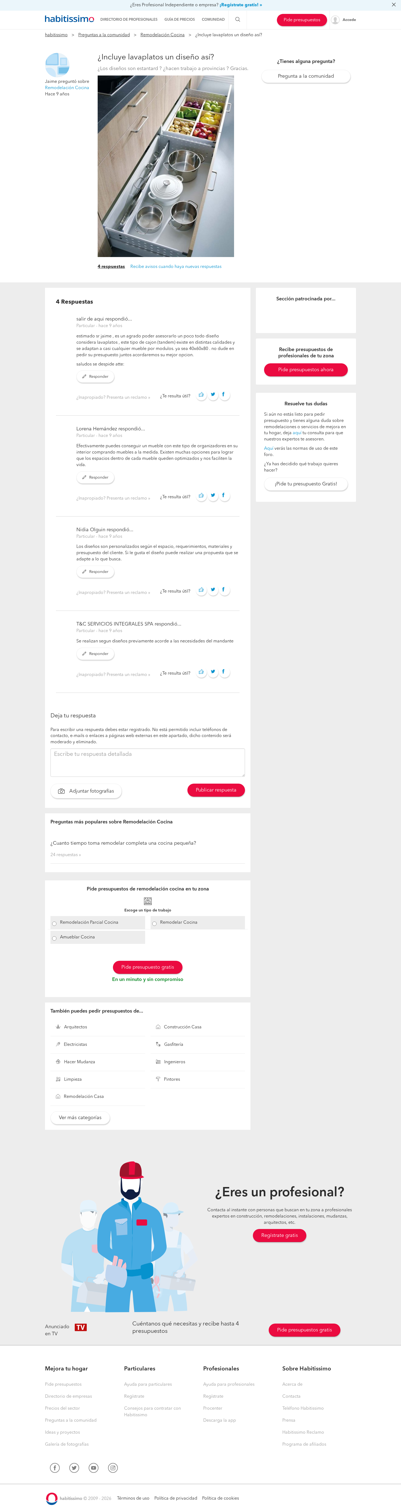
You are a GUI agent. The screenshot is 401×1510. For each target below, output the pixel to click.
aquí (297, 433)
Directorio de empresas (68, 1396)
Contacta (291, 1396)
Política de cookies (220, 1498)
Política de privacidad (175, 1498)
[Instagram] (113, 1469)
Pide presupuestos (302, 20)
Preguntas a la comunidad (104, 35)
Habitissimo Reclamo (303, 1432)
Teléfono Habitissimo (303, 1408)
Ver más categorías (80, 1117)
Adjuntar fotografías (91, 791)
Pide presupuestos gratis (304, 1330)
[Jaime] (57, 65)
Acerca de (292, 1384)
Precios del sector (62, 1408)
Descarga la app (219, 1420)
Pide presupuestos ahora (306, 369)
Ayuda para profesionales (229, 1384)
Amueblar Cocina (77, 937)
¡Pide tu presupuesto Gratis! (306, 484)
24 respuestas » (65, 855)
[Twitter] (74, 1469)
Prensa (288, 1420)
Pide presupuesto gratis (147, 967)
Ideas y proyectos (62, 1432)
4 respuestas (111, 267)
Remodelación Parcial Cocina (89, 922)
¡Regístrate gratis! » (241, 5)
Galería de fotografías (67, 1444)
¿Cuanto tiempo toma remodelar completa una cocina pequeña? (123, 843)
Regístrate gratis (279, 1235)
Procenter (212, 1408)
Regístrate (134, 1396)
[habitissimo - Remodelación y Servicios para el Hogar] (69, 19)
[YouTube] (93, 1469)
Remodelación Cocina (162, 35)
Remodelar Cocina (178, 922)
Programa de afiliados (304, 1444)
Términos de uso (133, 1498)
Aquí (268, 448)
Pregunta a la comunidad (306, 76)
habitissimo (56, 35)
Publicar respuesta (216, 790)
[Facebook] (55, 1469)
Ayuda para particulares (148, 1384)
